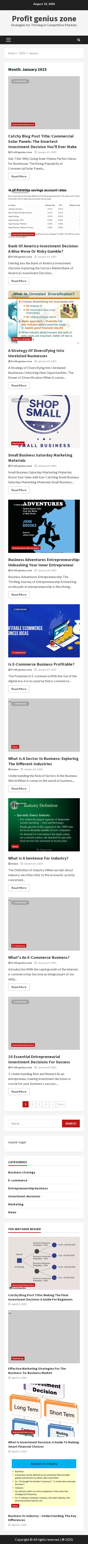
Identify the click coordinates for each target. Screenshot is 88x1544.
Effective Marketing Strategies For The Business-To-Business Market (44, 1336)
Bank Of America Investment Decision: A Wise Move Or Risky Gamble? (44, 212)
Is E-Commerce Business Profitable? (44, 630)
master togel (17, 1142)
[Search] (78, 40)
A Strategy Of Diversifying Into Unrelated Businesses (44, 317)
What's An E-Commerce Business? (44, 924)
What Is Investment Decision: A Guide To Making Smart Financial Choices (44, 1410)
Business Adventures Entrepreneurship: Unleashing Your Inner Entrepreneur (44, 526)
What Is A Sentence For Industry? (44, 824)
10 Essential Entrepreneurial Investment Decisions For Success (44, 1023)
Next (61, 1104)
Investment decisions (23, 124)
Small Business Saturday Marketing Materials (44, 421)
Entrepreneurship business (25, 548)
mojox (14, 769)
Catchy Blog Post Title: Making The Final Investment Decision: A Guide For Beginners (44, 1263)
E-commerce (18, 652)
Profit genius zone (44, 18)
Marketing (17, 443)
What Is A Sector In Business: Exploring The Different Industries (44, 725)
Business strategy (21, 339)
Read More (18, 176)
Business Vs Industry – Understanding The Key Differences (44, 1484)
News (15, 747)
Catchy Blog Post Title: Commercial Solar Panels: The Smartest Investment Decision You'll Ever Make (44, 102)
